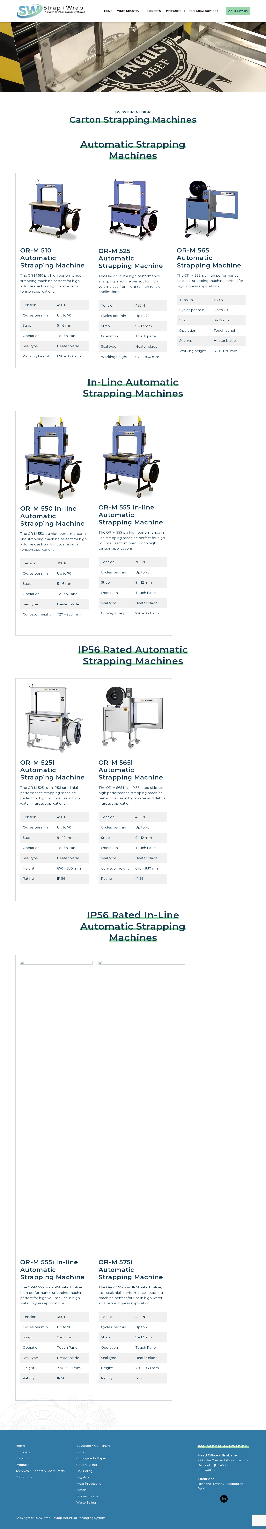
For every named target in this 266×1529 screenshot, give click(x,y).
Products (173, 10)
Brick (80, 1452)
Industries (23, 1452)
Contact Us (238, 11)
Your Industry (128, 10)
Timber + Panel (87, 1496)
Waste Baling (86, 1502)
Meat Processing (88, 1483)
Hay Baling (84, 1471)
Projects (154, 10)
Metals (81, 1490)
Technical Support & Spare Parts (40, 1471)
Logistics (82, 1477)
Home (108, 10)
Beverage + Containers (93, 1445)
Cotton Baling (86, 1465)
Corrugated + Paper (91, 1458)
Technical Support (203, 10)
